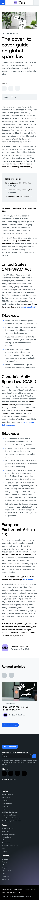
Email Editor (6, 806)
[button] (36, 2)
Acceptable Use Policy (9, 892)
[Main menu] (3, 2)
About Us (5, 859)
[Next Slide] (11, 675)
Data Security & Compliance (11, 821)
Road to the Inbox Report (10, 846)
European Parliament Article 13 (20, 196)
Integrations (6, 797)
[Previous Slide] (4, 675)
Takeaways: (12, 186)
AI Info (4, 865)
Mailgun (4, 868)
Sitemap (4, 851)
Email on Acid (6, 871)
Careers (4, 862)
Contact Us (5, 876)
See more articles (10, 725)
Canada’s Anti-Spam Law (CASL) (20, 190)
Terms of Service (30, 889)
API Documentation (8, 834)
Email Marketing (7, 803)
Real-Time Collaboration (10, 812)
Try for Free (5, 879)
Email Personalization (9, 815)
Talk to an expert (10, 747)
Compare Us (6, 843)
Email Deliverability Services (11, 818)
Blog (3, 849)
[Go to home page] (19, 2)
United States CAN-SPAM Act (19, 183)
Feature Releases (7, 795)
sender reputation (28, 307)
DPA (20, 892)
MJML (4, 809)
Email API (5, 800)
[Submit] (34, 756)
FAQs (3, 840)
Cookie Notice (17, 889)
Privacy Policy (6, 889)
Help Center (6, 831)
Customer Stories (7, 828)
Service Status (7, 837)
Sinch (3, 874)
